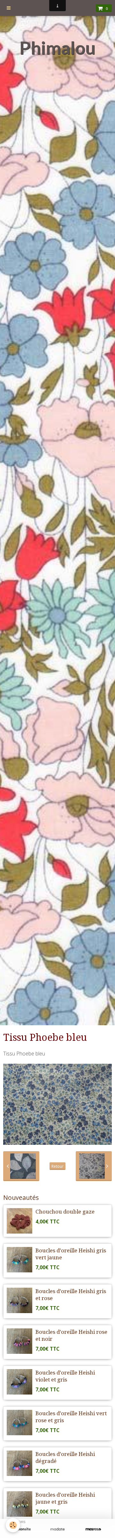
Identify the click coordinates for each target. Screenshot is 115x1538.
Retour (57, 1166)
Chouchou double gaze (65, 1211)
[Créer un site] (21, 1529)
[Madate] (57, 1529)
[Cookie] (13, 1525)
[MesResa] (93, 1529)
